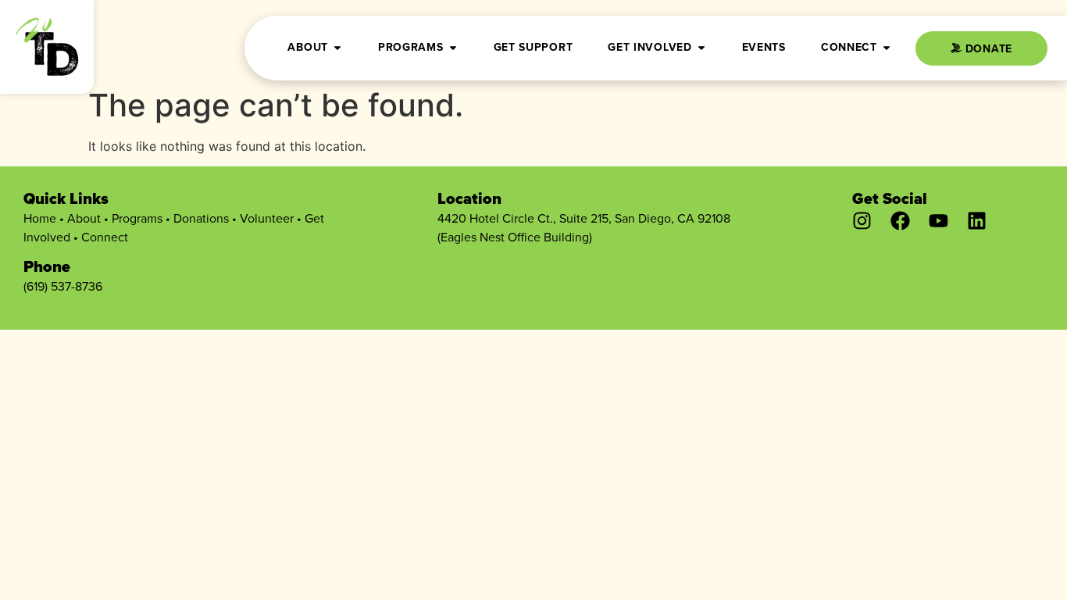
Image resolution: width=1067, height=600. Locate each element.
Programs (137, 218)
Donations (201, 218)
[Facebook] (900, 220)
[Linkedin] (977, 220)
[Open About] (337, 47)
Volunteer (267, 218)
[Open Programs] (453, 47)
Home (39, 218)
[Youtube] (938, 220)
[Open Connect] (886, 47)
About (84, 218)
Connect (104, 236)
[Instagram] (862, 220)
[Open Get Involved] (701, 47)
